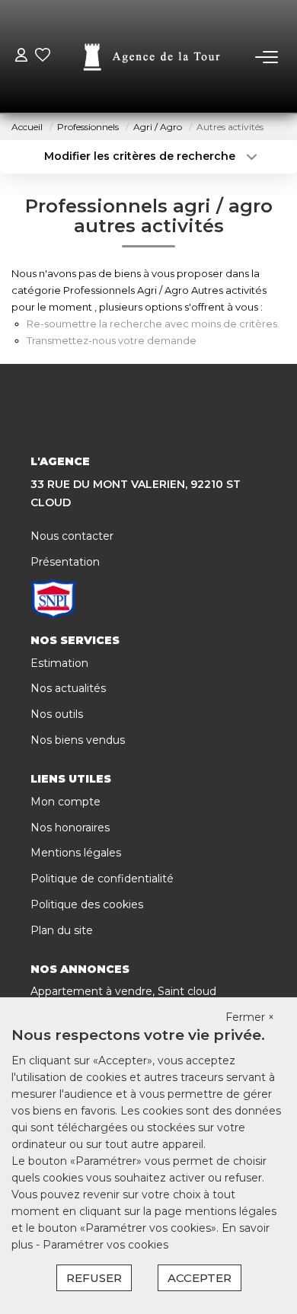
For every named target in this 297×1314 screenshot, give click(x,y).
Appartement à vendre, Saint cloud (123, 991)
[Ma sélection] (42, 56)
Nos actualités (68, 688)
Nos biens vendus (77, 740)
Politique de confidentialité (102, 878)
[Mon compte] (21, 56)
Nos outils (56, 714)
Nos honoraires (70, 827)
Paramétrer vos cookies (105, 1245)
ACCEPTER (200, 1278)
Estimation (59, 663)
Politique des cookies (86, 904)
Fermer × (249, 1017)
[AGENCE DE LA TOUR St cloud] (153, 57)
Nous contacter (71, 536)
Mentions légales (75, 853)
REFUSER (94, 1278)
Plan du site (61, 930)
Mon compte (65, 801)
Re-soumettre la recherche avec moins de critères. (153, 323)
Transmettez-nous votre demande (111, 340)
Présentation (65, 562)
